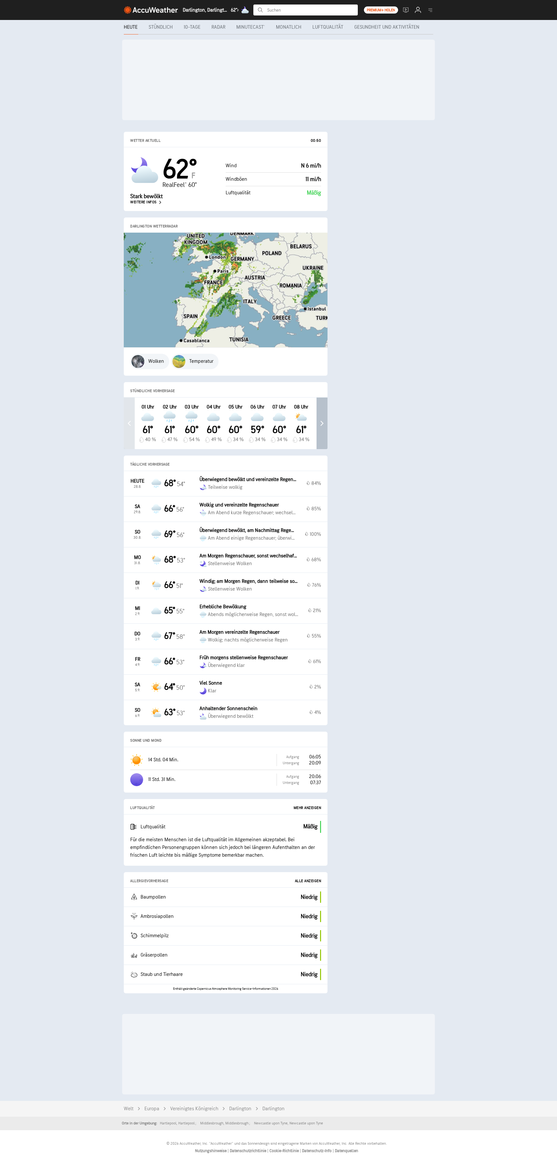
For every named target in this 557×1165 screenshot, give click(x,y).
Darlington (240, 1109)
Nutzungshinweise (211, 1150)
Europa (151, 1109)
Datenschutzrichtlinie (248, 1150)
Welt (128, 1109)
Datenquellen (346, 1150)
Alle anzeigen (308, 881)
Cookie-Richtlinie (284, 1150)
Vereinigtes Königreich (194, 1109)
